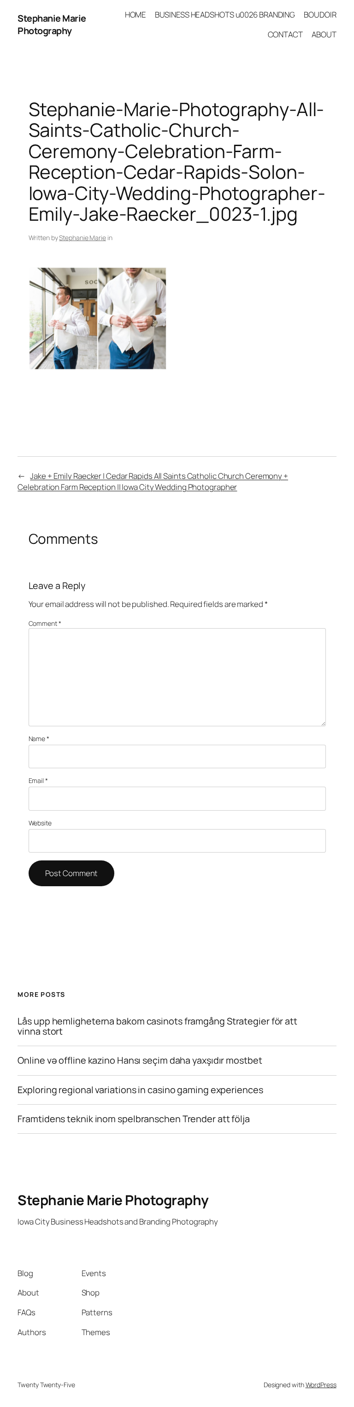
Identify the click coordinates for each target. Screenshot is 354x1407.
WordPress (321, 1384)
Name (39, 738)
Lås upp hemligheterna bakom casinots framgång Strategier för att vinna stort (157, 1026)
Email (38, 780)
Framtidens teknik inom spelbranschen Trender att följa (134, 1119)
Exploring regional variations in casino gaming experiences (140, 1090)
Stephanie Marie (82, 237)
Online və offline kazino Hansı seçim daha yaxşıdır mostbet (140, 1060)
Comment (45, 623)
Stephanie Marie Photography (52, 24)
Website (40, 822)
